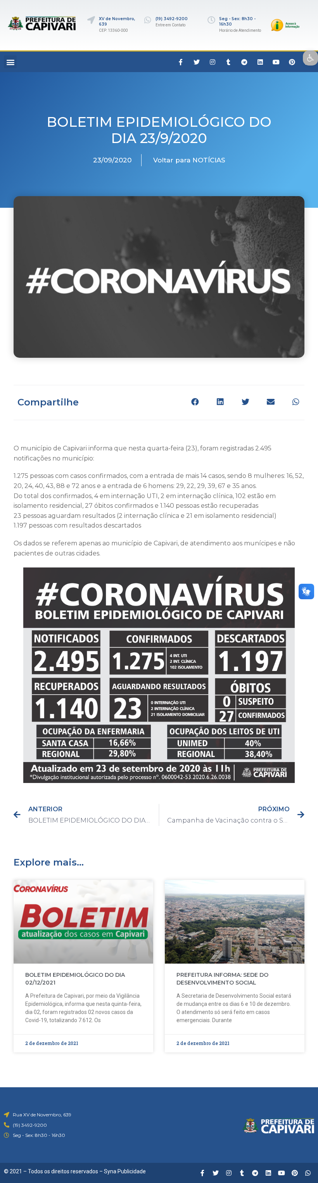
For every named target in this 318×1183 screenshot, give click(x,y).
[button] (10, 61)
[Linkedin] (260, 62)
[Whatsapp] (308, 1173)
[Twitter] (196, 62)
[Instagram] (212, 62)
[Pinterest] (292, 62)
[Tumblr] (228, 62)
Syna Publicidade (125, 1171)
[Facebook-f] (181, 62)
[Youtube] (276, 62)
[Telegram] (244, 62)
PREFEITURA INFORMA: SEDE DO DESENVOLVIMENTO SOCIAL (222, 978)
